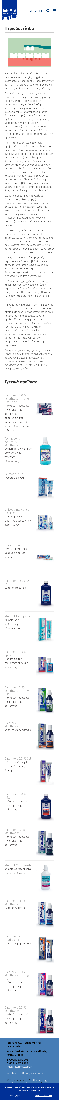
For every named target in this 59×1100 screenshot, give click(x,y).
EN (35, 11)
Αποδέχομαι (15, 1096)
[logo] (10, 10)
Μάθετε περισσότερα (43, 1096)
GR (31, 11)
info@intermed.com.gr (19, 1066)
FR (40, 11)
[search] (48, 10)
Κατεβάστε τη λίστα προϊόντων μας (26, 1073)
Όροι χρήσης (40, 1080)
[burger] (55, 10)
